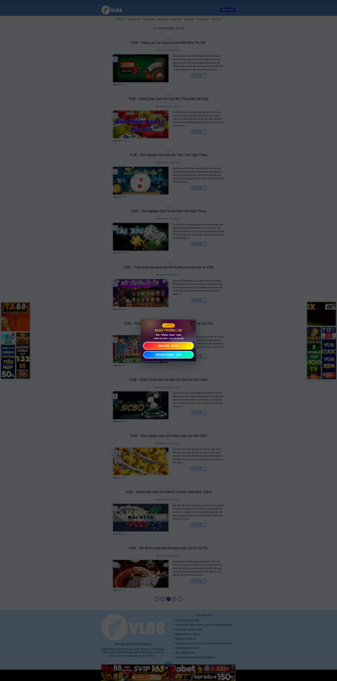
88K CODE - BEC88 (168, 346)
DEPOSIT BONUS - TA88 (168, 354)
